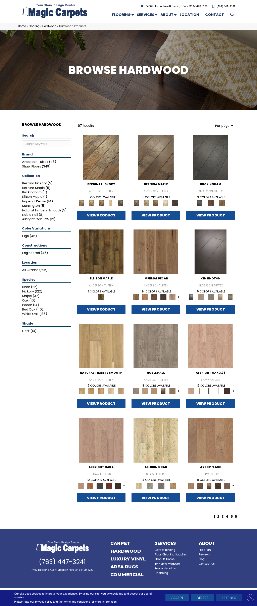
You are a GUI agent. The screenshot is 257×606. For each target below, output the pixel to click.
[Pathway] (209, 485)
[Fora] (91, 203)
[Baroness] (156, 346)
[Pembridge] (210, 297)
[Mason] (165, 203)
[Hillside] (200, 485)
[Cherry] (218, 391)
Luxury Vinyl (128, 559)
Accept (177, 598)
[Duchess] (154, 391)
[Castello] (156, 203)
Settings (229, 598)
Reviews (204, 554)
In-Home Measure (167, 564)
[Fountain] (210, 440)
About (166, 14)
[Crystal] (156, 440)
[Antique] (156, 252)
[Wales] (211, 203)
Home (22, 26)
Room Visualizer (165, 568)
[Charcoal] (209, 391)
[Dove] (163, 297)
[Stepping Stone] (227, 485)
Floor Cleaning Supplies (171, 554)
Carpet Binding (165, 550)
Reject (202, 598)
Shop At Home (165, 559)
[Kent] (210, 157)
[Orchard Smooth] (91, 391)
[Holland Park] (201, 297)
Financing (161, 573)
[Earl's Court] (210, 252)
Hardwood (49, 26)
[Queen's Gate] (220, 297)
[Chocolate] (227, 391)
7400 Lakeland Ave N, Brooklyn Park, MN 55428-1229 (177, 6)
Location (189, 14)
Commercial (127, 575)
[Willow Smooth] (111, 391)
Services (145, 14)
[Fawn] (172, 297)
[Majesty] (172, 391)
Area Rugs (124, 567)
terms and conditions (76, 601)
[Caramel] (200, 391)
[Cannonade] (101, 252)
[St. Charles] (230, 297)
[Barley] (145, 297)
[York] (222, 203)
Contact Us (207, 564)
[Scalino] (111, 203)
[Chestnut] (154, 297)
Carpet (120, 543)
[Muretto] (101, 203)
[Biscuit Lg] (210, 346)
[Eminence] (163, 391)
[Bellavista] (156, 157)
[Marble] (150, 485)
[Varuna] (175, 203)
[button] (233, 14)
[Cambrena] (101, 157)
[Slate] (161, 485)
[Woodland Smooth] (120, 391)
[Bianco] (146, 203)
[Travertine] (173, 485)
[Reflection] (218, 485)
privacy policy (43, 601)
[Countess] (145, 391)
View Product (101, 215)
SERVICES (165, 543)
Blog (202, 559)
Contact (214, 14)
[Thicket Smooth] (101, 391)
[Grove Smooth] (101, 346)
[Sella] (120, 203)
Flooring (121, 14)
